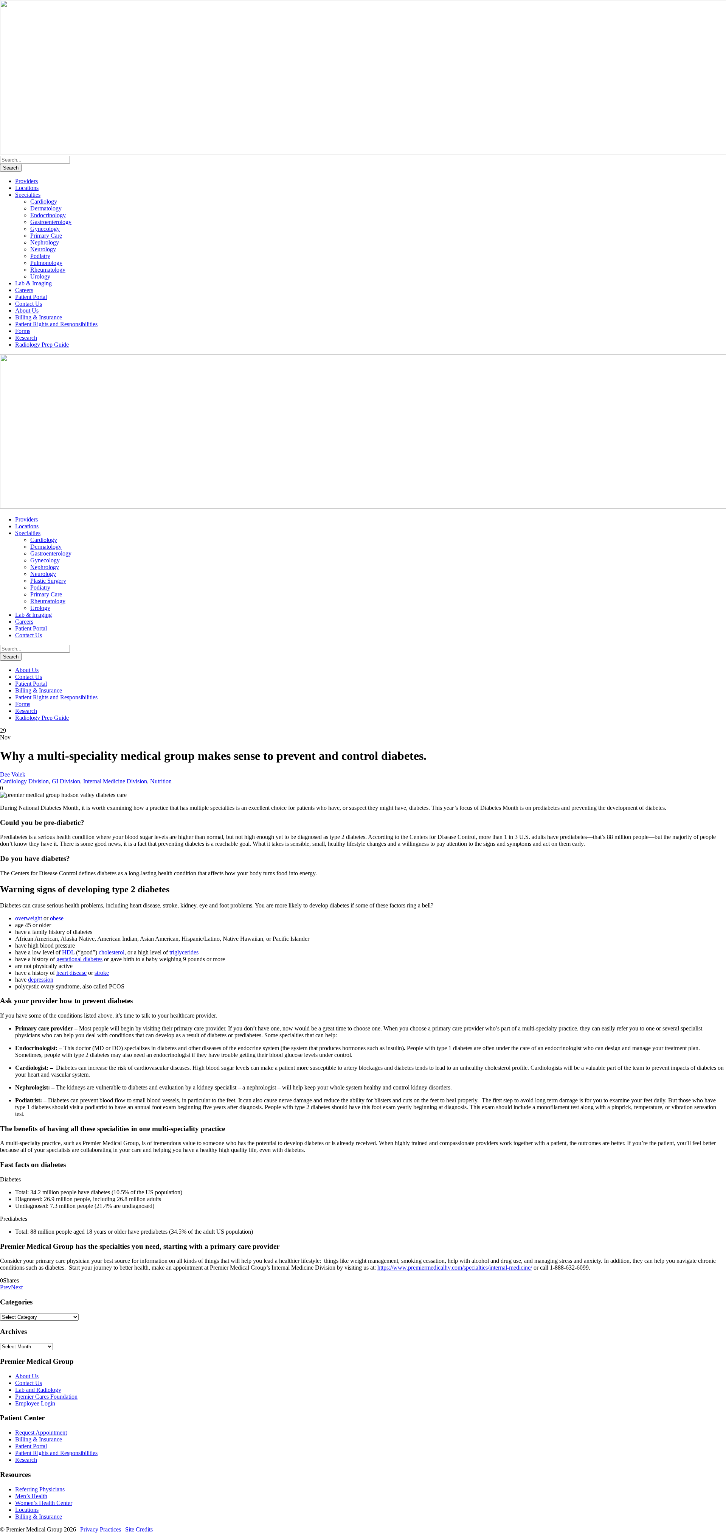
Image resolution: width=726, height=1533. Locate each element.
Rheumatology (47, 269)
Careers (24, 290)
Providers (26, 181)
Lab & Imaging (33, 283)
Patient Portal (31, 297)
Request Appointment (41, 1432)
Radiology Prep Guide (42, 344)
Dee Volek (12, 774)
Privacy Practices (100, 1529)
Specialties (27, 194)
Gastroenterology (50, 222)
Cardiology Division (24, 781)
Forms (22, 331)
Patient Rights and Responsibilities (56, 324)
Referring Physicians (40, 1489)
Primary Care (46, 235)
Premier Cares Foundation (46, 1396)
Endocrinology (48, 215)
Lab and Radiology (38, 1390)
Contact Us (28, 303)
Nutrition (161, 781)
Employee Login (35, 1403)
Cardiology (43, 201)
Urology (40, 276)
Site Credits (139, 1529)
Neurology (43, 249)
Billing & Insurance (38, 317)
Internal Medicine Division (115, 781)
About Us (27, 310)
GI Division (66, 781)
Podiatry (40, 256)
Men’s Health (31, 1496)
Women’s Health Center (43, 1503)
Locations (27, 188)
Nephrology (44, 242)
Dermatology (46, 208)
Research (26, 338)
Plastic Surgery (48, 580)
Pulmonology (46, 263)
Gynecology (45, 229)
